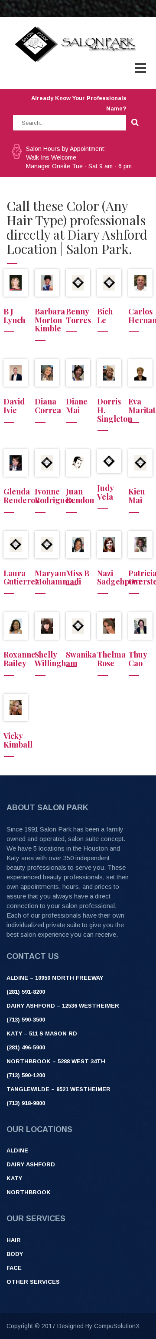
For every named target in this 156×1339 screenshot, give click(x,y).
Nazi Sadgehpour (119, 577)
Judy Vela (105, 492)
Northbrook (28, 1192)
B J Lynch (14, 315)
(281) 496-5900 (25, 1047)
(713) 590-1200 (25, 1075)
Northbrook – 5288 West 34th (55, 1061)
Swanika (81, 654)
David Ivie (14, 405)
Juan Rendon (80, 495)
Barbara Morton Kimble (50, 320)
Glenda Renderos (21, 495)
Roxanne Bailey (19, 658)
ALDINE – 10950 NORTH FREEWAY (54, 978)
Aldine (17, 1150)
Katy (14, 1178)
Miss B (77, 573)
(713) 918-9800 (25, 1103)
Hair (13, 1240)
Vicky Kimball (17, 740)
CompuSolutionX (117, 1325)
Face (14, 1268)
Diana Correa (48, 405)
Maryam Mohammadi (58, 577)
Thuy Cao (137, 658)
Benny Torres (78, 315)
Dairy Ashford (30, 1164)
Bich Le (105, 315)
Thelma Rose (111, 658)
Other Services (33, 1282)
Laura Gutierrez (21, 577)
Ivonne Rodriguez (54, 495)
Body (14, 1254)
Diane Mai (77, 405)
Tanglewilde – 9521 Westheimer (58, 1089)
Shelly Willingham (56, 658)
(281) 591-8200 (25, 991)
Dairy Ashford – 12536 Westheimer (62, 1005)
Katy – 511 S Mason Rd (41, 1033)
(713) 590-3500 (25, 1019)
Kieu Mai (136, 495)
